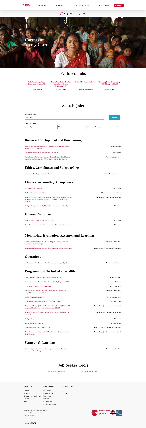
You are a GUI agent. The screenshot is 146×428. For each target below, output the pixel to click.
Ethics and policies (29, 398)
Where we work (82, 5)
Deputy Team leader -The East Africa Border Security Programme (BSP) (61, 84)
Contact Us (68, 386)
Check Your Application (57, 371)
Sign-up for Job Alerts (90, 371)
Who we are (42, 5)
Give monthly (47, 390)
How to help (104, 5)
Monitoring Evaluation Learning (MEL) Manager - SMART (109, 83)
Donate (118, 5)
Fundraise (46, 398)
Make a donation (48, 393)
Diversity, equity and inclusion (33, 396)
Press (25, 401)
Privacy (25, 412)
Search (114, 118)
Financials (27, 393)
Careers (26, 390)
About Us (28, 386)
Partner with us (47, 401)
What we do (61, 5)
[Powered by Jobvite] (30, 423)
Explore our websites (29, 415)
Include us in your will (49, 404)
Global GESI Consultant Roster (85, 82)
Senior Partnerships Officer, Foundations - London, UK (37, 83)
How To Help (48, 386)
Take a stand (47, 396)
